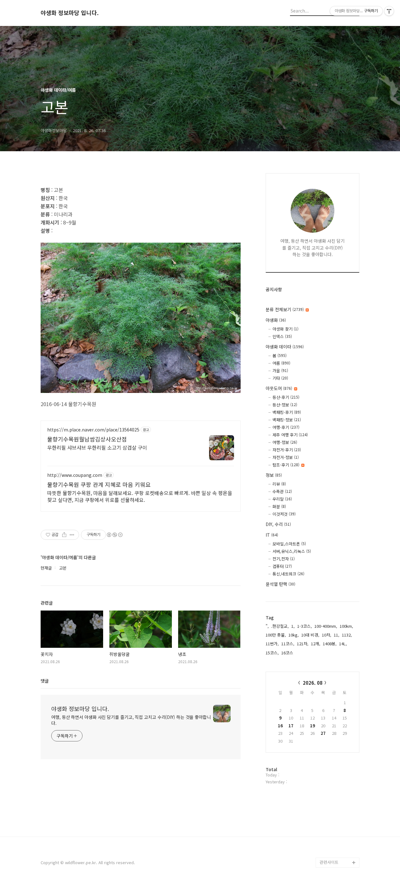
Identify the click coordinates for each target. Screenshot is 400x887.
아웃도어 (279, 388)
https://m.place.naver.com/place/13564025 (93, 429)
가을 (280, 371)
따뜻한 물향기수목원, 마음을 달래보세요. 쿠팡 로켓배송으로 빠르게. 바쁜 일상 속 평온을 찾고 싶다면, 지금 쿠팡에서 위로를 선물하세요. (139, 496)
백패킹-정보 (286, 420)
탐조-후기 (285, 465)
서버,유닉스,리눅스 (291, 551)
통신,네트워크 (288, 574)
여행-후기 (285, 427)
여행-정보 (284, 442)
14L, (343, 644)
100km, (346, 626)
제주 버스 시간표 (334, 802)
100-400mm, (325, 626)
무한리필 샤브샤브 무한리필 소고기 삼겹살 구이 (97, 447)
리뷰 (279, 484)
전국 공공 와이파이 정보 (339, 847)
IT (272, 535)
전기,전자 (283, 559)
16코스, (287, 653)
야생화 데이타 (285, 346)
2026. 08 (312, 682)
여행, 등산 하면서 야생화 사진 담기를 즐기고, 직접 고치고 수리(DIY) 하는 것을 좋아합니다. (131, 720)
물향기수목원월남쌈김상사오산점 (87, 439)
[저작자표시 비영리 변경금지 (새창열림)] (114, 534)
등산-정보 (284, 405)
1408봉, (330, 644)
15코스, (272, 653)
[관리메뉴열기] (389, 11)
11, (336, 635)
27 (323, 733)
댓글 (45, 681)
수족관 (282, 491)
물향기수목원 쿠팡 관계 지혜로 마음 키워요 (99, 484)
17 (290, 726)
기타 (280, 378)
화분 (279, 506)
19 (312, 726)
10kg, (293, 635)
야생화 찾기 (285, 329)
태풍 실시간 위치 (334, 812)
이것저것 (284, 514)
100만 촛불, (276, 635)
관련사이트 (329, 862)
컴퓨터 (282, 566)
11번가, (272, 644)
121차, (302, 644)
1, (293, 626)
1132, (347, 635)
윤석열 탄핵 (280, 584)
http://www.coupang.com (74, 475)
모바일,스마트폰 (289, 544)
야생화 (276, 320)
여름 (281, 363)
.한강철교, (280, 626)
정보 (274, 475)
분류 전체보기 (285, 309)
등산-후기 (285, 397)
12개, (315, 644)
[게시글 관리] (72, 534)
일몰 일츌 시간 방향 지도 (339, 777)
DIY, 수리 (278, 524)
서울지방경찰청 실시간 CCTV (339, 827)
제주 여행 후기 (290, 435)
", (267, 626)
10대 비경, (310, 635)
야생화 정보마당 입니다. (70, 12)
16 (280, 726)
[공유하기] (64, 534)
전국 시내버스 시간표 (338, 792)
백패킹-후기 (286, 412)
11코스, (287, 644)
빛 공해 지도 (330, 762)
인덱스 (282, 336)
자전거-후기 (286, 450)
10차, (326, 635)
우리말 (282, 499)
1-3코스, (304, 626)
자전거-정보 (285, 457)
